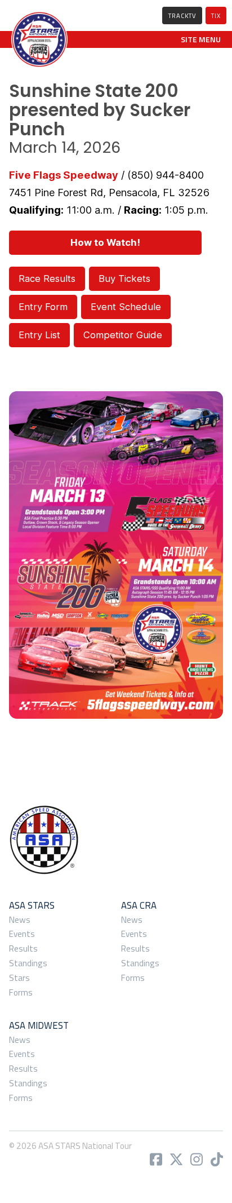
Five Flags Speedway (63, 175)
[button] (201, 39)
